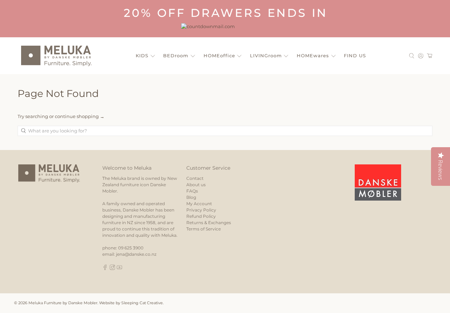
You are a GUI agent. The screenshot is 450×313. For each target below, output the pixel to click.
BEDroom (175, 55)
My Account (199, 203)
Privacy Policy (201, 210)
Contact (195, 178)
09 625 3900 (130, 247)
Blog (191, 197)
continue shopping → (79, 116)
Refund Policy (201, 216)
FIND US (355, 55)
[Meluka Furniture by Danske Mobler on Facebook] (105, 268)
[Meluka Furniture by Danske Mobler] (56, 56)
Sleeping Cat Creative (142, 303)
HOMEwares (313, 55)
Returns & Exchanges (208, 222)
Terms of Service (203, 229)
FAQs (192, 191)
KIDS (142, 55)
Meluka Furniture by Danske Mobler (62, 303)
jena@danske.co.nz (136, 254)
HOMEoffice (219, 55)
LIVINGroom (266, 55)
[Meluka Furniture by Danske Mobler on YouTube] (119, 268)
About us (196, 184)
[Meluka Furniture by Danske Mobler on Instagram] (112, 268)
